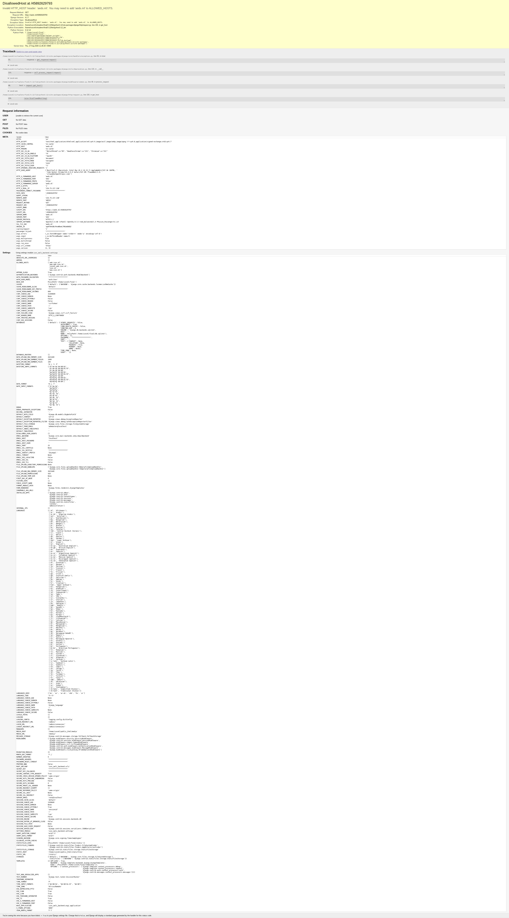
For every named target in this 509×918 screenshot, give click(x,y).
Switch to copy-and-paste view (29, 52)
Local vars (14, 65)
